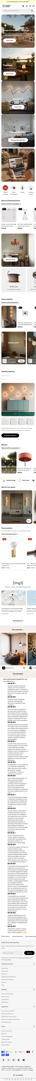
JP (7, 1079)
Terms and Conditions (24, 957)
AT (4, 1078)
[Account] (27, 6)
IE (34, 1078)
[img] (18, 683)
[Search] (32, 11)
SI (23, 1079)
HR (29, 1078)
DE (15, 1078)
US (28, 1079)
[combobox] (18, 11)
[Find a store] (23, 6)
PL (12, 1079)
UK (25, 1079)
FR (23, 1078)
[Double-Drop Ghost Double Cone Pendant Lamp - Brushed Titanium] (9, 214)
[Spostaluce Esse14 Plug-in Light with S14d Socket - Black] (13, 421)
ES (20, 1078)
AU (1, 1078)
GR (26, 1078)
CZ (12, 1078)
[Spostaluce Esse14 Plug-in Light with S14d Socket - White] (5, 421)
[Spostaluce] (18, 399)
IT (4, 1079)
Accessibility (19, 1075)
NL (9, 1079)
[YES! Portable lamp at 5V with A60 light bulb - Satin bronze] (13, 549)
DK (18, 1078)
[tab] (5, 375)
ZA (31, 1079)
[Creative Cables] (9, 317)
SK (18, 1079)
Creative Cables (10, 1066)
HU (31, 1078)
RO (15, 1079)
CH (9, 1078)
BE (6, 1078)
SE (20, 1079)
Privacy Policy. (7, 959)
